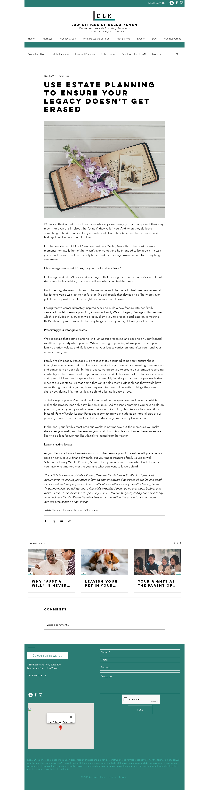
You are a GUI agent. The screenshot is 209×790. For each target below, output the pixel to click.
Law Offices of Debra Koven (104, 25)
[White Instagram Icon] (182, 3)
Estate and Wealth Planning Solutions (104, 28)
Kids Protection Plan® (134, 54)
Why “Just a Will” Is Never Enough (49, 583)
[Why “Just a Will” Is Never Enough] (51, 562)
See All (177, 542)
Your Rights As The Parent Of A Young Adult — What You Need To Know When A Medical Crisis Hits (157, 583)
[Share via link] (69, 520)
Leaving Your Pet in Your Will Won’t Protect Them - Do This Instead (104, 583)
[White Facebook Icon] (177, 3)
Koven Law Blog (36, 54)
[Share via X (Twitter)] (53, 520)
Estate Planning (60, 54)
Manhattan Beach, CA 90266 (42, 668)
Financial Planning (85, 54)
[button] (47, 39)
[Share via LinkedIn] (61, 520)
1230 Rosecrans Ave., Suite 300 (44, 664)
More (155, 54)
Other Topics (108, 54)
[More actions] (163, 76)
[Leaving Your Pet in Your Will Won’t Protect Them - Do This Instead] (104, 562)
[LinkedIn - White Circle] (171, 3)
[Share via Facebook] (45, 520)
